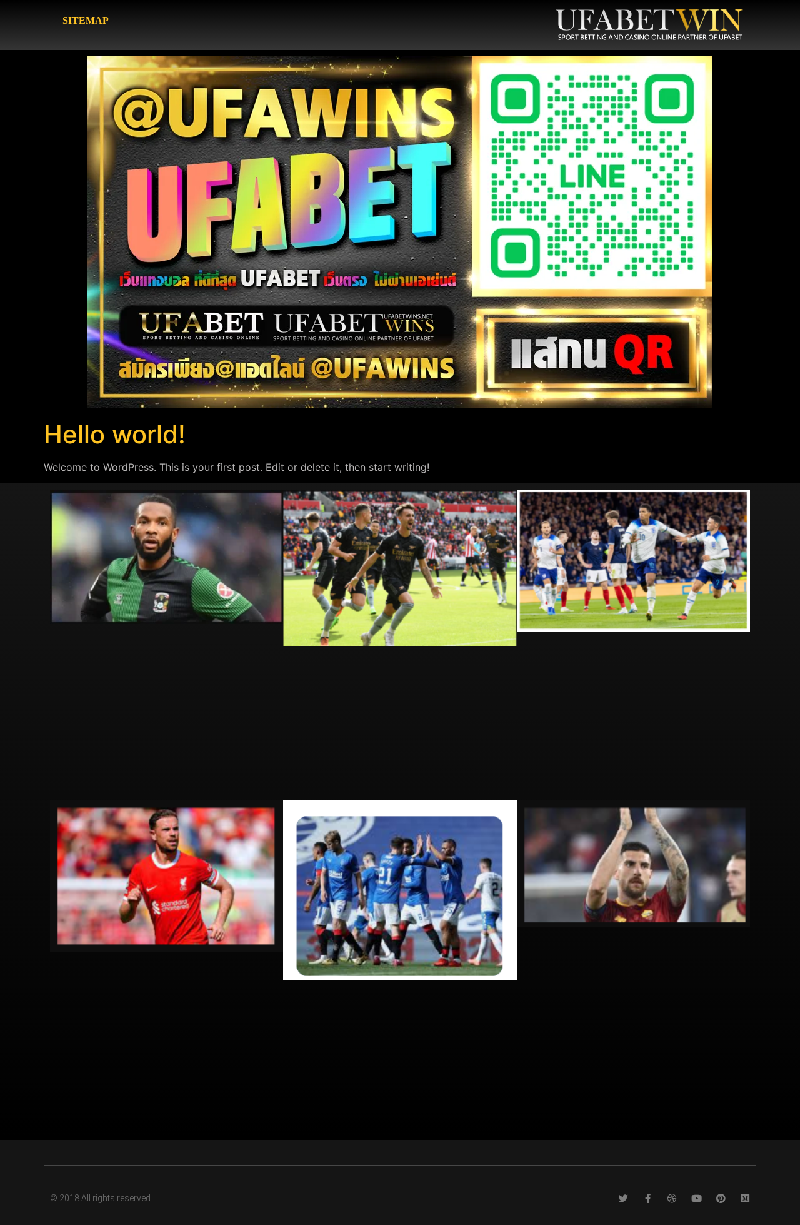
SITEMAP (85, 20)
